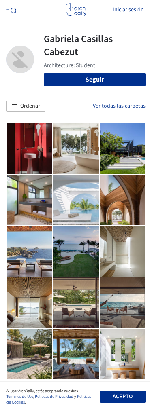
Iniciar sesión (128, 10)
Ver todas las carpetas (119, 106)
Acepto (123, 397)
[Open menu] (10, 9)
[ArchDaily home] (76, 9)
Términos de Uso (19, 396)
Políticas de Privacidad (54, 396)
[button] (25, 106)
